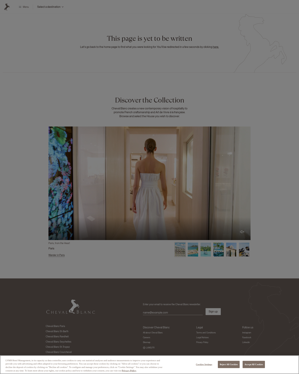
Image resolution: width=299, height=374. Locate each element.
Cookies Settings (204, 364)
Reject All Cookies (229, 364)
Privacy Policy (129, 370)
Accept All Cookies (253, 364)
